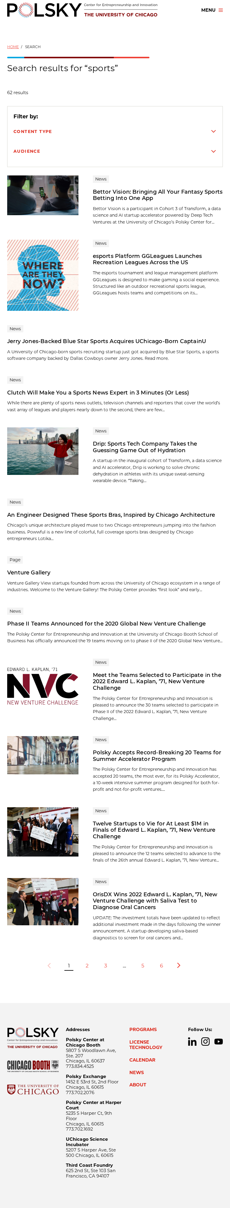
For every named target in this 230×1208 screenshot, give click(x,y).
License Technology (145, 1044)
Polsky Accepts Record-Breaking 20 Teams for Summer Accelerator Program (157, 755)
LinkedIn (192, 1041)
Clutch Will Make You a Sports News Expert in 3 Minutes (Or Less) (98, 392)
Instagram (205, 1041)
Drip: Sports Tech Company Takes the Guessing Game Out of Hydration (145, 447)
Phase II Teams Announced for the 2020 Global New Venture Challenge (106, 623)
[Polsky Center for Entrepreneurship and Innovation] (82, 10)
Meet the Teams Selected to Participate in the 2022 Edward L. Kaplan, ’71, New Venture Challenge (157, 681)
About (137, 1085)
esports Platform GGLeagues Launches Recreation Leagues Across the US (147, 259)
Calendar (142, 1060)
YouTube (218, 1041)
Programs (143, 1029)
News (136, 1072)
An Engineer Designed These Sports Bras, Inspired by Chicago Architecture (111, 515)
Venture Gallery (28, 572)
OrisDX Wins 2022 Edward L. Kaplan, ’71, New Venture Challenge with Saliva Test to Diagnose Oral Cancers (155, 901)
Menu (208, 10)
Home (13, 47)
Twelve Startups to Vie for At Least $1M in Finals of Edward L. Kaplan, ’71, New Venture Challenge (154, 830)
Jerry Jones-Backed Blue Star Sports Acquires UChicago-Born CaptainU (106, 341)
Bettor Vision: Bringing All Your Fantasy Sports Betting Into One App (158, 195)
